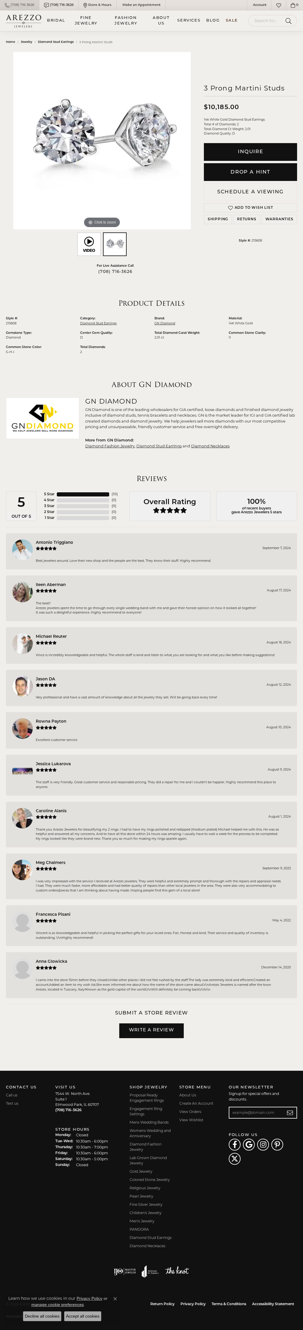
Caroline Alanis (51, 811)
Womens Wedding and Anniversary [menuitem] (150, 1133)
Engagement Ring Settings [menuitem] (146, 1111)
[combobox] (266, 20)
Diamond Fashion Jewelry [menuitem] (146, 1147)
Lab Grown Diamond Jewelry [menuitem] (148, 1160)
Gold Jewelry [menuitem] (141, 1171)
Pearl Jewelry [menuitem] (141, 1196)
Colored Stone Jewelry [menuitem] (150, 1179)
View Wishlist (191, 1120)
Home (10, 42)
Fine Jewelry (86, 21)
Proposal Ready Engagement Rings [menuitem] (147, 1098)
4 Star (49, 500)
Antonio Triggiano (54, 543)
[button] (259, 5)
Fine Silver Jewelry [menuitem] (146, 1204)
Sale (232, 20)
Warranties (279, 219)
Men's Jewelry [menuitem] (142, 1221)
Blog (213, 20)
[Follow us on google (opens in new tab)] (249, 1145)
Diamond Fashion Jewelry (110, 446)
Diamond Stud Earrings (56, 42)
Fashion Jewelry (126, 21)
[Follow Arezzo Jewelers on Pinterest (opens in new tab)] (277, 1145)
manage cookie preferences (57, 1304)
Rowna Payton (51, 722)
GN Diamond (164, 323)
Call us (11, 1095)
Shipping (218, 219)
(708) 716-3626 (115, 272)
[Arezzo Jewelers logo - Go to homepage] (23, 20)
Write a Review (151, 1030)
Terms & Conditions (229, 1304)
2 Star (49, 512)
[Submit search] (289, 20)
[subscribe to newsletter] (290, 1112)
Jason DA (45, 679)
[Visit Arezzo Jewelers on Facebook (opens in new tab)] (235, 1145)
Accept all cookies (82, 1316)
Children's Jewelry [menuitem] (146, 1213)
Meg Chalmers (50, 863)
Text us (12, 1103)
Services (188, 20)
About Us (161, 21)
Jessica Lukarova (53, 764)
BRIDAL (56, 20)
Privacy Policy (193, 1304)
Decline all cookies (42, 1316)
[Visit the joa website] (150, 1271)
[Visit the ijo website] (125, 1271)
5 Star (49, 494)
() (115, 494)
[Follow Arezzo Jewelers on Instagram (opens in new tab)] (263, 1145)
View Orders (190, 1111)
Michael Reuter (51, 637)
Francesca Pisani (53, 915)
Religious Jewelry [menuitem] (145, 1188)
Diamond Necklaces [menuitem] (147, 1246)
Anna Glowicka (51, 962)
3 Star (49, 506)
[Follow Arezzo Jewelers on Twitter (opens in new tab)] (235, 1159)
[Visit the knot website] (177, 1271)
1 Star (49, 518)
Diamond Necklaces (210, 446)
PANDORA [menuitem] (139, 1229)
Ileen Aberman (51, 585)
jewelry (26, 42)
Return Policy (162, 1304)
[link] (19, 5)
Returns (247, 219)
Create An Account (196, 1103)
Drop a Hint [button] (250, 172)
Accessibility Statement (273, 1304)
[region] (102, 140)
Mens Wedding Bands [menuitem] (149, 1122)
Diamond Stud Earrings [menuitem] (151, 1237)
